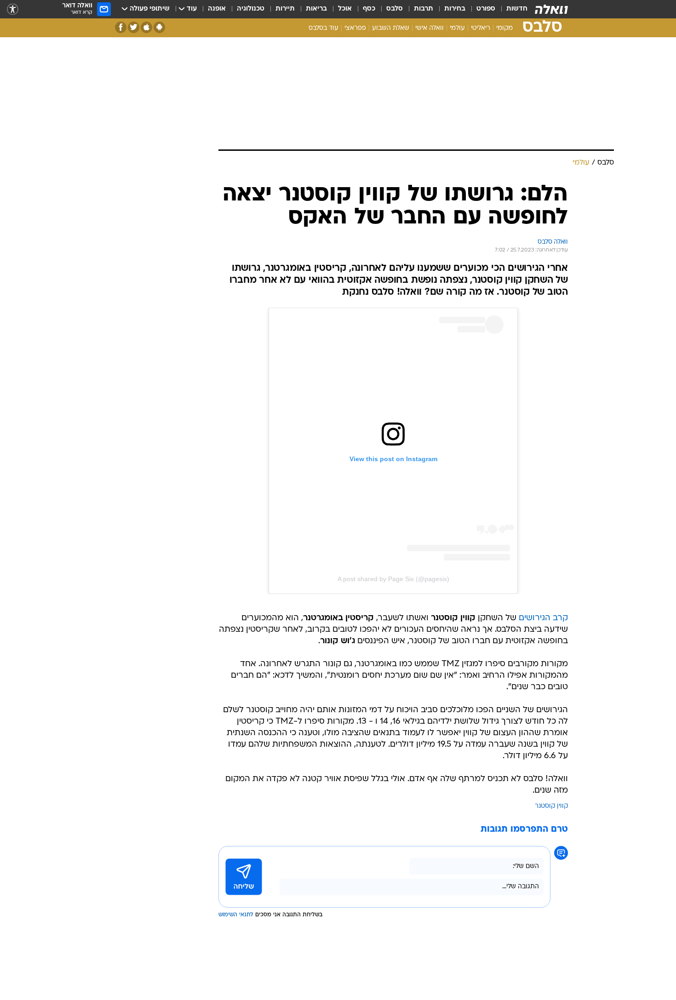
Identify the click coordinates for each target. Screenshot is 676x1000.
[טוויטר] (133, 27)
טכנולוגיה (250, 9)
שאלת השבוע (390, 28)
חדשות (516, 9)
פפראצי (355, 28)
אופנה (217, 9)
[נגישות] (12, 9)
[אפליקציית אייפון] (146, 27)
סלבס (394, 9)
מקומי (504, 28)
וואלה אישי (429, 28)
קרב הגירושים (543, 618)
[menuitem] (511, 9)
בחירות (454, 9)
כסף (369, 9)
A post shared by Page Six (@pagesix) (393, 579)
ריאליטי (480, 28)
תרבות (423, 9)
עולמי (457, 28)
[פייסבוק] (120, 27)
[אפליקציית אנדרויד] (159, 27)
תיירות (285, 9)
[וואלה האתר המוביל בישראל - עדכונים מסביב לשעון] (551, 9)
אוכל (345, 9)
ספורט (485, 9)
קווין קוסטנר (551, 806)
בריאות (316, 9)
